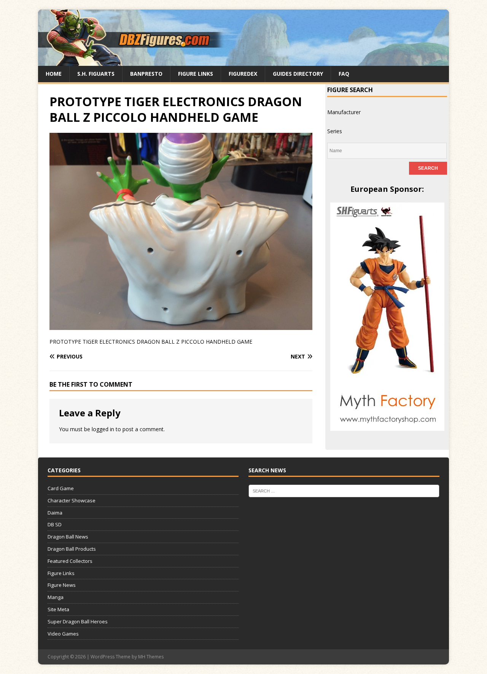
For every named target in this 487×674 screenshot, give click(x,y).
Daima (55, 512)
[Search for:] (343, 490)
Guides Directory (298, 73)
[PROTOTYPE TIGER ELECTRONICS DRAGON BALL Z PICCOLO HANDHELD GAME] (180, 325)
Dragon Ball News (68, 536)
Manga (56, 597)
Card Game (61, 488)
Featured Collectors (70, 561)
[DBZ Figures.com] (243, 61)
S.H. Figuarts (96, 73)
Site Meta (58, 609)
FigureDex (243, 73)
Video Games (63, 633)
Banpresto (146, 73)
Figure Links (195, 73)
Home (54, 73)
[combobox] (344, 112)
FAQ (344, 73)
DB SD (55, 524)
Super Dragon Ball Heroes (78, 621)
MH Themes (151, 656)
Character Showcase (71, 500)
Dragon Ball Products (72, 548)
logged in (103, 429)
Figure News (62, 585)
